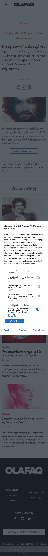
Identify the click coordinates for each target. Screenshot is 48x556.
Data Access (24, 330)
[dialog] (24, 278)
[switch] (38, 277)
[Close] (43, 226)
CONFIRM (14, 321)
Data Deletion (9, 330)
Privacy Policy (38, 330)
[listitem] (24, 271)
